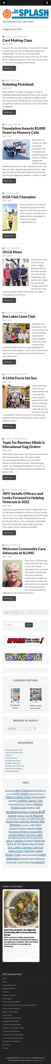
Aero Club (21, 790)
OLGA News (12, 252)
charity (24, 793)
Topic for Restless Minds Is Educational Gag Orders (23, 444)
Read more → (9, 68)
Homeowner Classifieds (11, 1002)
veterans (12, 858)
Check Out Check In (36, 794)
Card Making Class (17, 40)
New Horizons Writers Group (25, 829)
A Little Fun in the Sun (19, 378)
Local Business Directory (11, 1018)
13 (30, 612)
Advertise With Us (9, 988)
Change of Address (9, 995)
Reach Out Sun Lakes (30, 835)
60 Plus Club (10, 790)
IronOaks (8, 755)
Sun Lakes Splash (25, 1058)
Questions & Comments (11, 1008)
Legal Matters (25, 825)
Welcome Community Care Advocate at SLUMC (24, 551)
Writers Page (29, 862)
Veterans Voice (27, 858)
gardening (12, 812)
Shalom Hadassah (34, 840)
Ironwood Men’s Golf (13, 819)
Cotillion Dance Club (29, 800)
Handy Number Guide (10, 1021)
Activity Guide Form (9, 985)
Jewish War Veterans (18, 821)
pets (40, 831)
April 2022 (23, 37)
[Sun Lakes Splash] (25, 12)
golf (42, 811)
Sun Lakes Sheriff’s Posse (14, 766)
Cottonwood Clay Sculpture (21, 804)
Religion (8, 545)
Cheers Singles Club (17, 797)
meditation (31, 828)
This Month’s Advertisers (11, 1041)
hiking (12, 816)
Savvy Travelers (15, 840)
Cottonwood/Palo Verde (14, 753)
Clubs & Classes (11, 37)
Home (4, 978)
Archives (5, 992)
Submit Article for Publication (13, 1035)
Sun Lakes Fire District (13, 761)
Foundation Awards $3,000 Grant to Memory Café (23, 130)
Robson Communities (10, 1012)
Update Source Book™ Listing (13, 1028)
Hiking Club (22, 816)
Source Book (7, 1015)
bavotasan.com (37, 1060)
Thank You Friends (29, 855)
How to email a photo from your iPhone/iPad (19, 1005)
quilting (13, 835)
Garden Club (33, 807)
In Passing (36, 816)
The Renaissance (11, 758)
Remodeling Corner (17, 837)
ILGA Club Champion (19, 197)
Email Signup (7, 998)
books (16, 793)
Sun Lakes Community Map (12, 1038)
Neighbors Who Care (12, 763)
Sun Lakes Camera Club (23, 847)
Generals (8, 125)
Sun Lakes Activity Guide (11, 1024)
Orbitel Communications (14, 768)
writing (40, 862)
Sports (7, 81)
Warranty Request (11, 771)
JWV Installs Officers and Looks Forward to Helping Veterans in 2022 (23, 497)
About (4, 982)
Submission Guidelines (11, 1031)
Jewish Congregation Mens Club (32, 819)
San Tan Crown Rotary (34, 838)
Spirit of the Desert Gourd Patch (25, 844)
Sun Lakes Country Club (13, 750)
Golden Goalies (29, 812)
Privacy (5, 1048)
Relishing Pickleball (18, 84)
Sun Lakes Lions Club (18, 316)
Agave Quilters (36, 790)
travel (42, 854)
